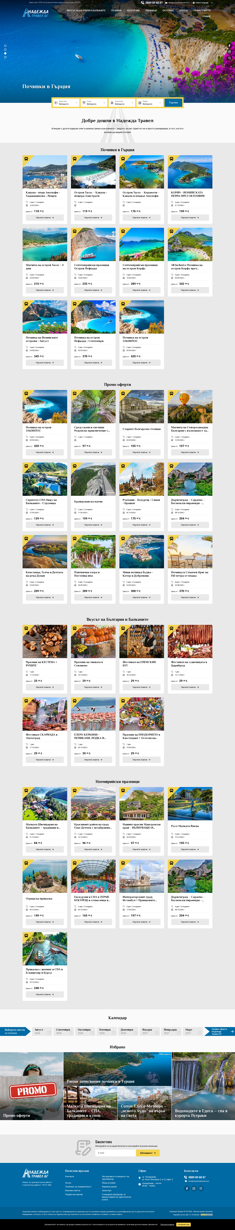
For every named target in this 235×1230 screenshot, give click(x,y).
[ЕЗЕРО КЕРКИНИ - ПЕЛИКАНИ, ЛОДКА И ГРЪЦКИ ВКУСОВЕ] (93, 731)
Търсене (173, 102)
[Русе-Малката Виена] (190, 821)
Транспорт (107, 1190)
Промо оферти (202, 10)
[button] (5, 46)
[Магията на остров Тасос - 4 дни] (45, 262)
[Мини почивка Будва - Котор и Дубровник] (141, 569)
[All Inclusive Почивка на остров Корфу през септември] (190, 262)
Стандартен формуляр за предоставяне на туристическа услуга (116, 1197)
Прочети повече (167, 1224)
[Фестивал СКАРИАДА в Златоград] (45, 731)
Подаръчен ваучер (74, 1194)
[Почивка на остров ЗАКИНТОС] (141, 334)
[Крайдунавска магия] (93, 497)
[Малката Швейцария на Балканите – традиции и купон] (45, 821)
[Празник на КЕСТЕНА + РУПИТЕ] (45, 659)
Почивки (116, 10)
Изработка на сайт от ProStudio (186, 1215)
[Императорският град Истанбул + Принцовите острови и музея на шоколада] (141, 894)
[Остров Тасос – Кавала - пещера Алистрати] (93, 189)
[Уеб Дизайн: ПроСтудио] (206, 1215)
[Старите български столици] (141, 424)
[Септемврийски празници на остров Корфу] (141, 262)
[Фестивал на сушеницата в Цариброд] (190, 659)
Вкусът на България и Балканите (86, 10)
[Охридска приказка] (45, 894)
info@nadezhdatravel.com (179, 3)
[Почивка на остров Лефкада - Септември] (93, 334)
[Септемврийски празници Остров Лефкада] (93, 262)
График (206, 16)
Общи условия (108, 1183)
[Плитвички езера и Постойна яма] (93, 569)
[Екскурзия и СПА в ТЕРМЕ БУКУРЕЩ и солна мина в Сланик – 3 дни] (93, 894)
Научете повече (29, 1084)
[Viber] (201, 1188)
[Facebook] (187, 1188)
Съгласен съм (183, 1225)
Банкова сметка (72, 1190)
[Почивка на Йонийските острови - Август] (45, 334)
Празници (151, 10)
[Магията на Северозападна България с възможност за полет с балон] (190, 424)
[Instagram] (194, 1188)
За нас (68, 1183)
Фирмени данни (109, 1186)
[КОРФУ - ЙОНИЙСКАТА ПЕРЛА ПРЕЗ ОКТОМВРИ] (190, 189)
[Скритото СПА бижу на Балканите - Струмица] (45, 497)
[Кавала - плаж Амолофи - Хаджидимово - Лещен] (45, 189)
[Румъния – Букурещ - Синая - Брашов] (141, 497)
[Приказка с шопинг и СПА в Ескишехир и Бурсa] (45, 966)
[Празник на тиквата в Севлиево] (93, 659)
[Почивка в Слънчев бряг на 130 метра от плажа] (190, 569)
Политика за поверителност (78, 1186)
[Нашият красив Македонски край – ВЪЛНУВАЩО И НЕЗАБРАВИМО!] (141, 821)
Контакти (69, 1176)
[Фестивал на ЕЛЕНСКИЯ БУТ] (141, 659)
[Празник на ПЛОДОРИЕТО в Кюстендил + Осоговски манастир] (141, 731)
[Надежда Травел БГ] (35, 11)
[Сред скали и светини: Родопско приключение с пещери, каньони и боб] (93, 424)
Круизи (183, 10)
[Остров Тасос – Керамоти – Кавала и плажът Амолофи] (141, 189)
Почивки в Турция (46, 87)
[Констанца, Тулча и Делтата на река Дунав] (45, 569)
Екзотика (168, 10)
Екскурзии (133, 10)
